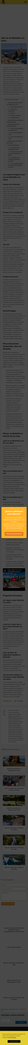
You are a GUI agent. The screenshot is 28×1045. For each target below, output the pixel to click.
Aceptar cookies (14, 1041)
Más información (12, 1037)
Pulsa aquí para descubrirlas (14, 534)
